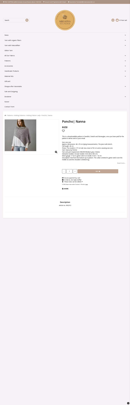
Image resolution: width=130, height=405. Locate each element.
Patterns (8, 61)
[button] (112, 20)
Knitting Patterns (19, 115)
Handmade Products (12, 71)
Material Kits (9, 76)
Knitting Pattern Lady (33, 115)
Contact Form (9, 107)
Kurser (7, 102)
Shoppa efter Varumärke (13, 86)
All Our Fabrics (10, 56)
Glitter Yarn (8, 50)
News (7, 35)
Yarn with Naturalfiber (12, 45)
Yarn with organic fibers (13, 40)
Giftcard (7, 81)
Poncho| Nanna (47, 115)
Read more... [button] (121, 163)
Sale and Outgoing (11, 91)
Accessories (9, 66)
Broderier (8, 97)
